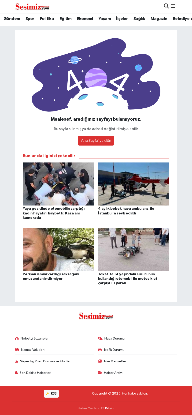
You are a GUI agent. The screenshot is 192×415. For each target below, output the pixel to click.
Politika (47, 19)
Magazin (159, 19)
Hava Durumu (114, 338)
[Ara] (166, 6)
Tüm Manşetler (114, 361)
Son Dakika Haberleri (35, 373)
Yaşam (105, 19)
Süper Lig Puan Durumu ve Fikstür (45, 361)
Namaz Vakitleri (32, 350)
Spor (30, 19)
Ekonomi (85, 19)
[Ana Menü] (173, 6)
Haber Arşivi (113, 373)
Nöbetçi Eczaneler (35, 338)
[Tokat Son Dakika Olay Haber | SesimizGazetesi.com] (32, 6)
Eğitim (65, 19)
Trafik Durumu (113, 350)
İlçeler (122, 19)
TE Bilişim (107, 408)
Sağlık (139, 19)
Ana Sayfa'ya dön (96, 141)
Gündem (12, 19)
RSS (53, 393)
